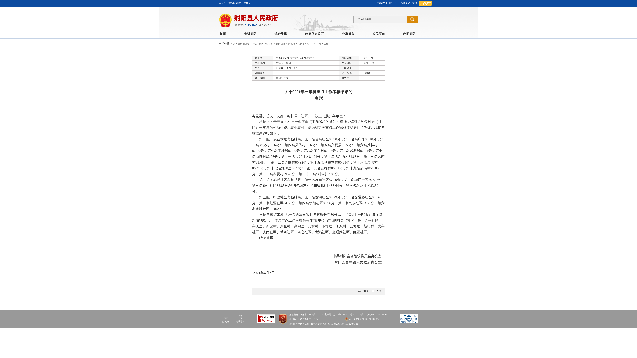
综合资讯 (281, 34)
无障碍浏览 (404, 3)
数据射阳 (409, 34)
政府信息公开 (314, 34)
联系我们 (226, 321)
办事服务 (348, 34)
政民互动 (378, 34)
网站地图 (240, 321)
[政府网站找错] (266, 318)
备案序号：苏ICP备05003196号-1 (338, 314)
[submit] (412, 19)
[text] (380, 19)
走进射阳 (250, 34)
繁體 (414, 3)
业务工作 (323, 44)
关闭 (379, 290)
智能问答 (380, 3)
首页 (223, 34)
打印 (365, 290)
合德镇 (292, 44)
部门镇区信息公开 (264, 44)
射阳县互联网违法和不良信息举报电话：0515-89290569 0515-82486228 (323, 324)
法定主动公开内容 (307, 44)
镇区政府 (281, 44)
